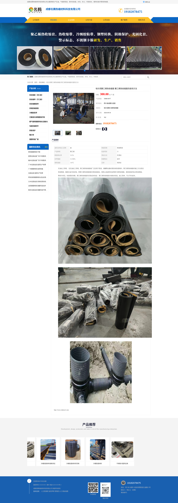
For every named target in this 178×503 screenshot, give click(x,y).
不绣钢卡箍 (138, 463)
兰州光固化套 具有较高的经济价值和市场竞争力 (38, 181)
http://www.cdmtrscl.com (61, 410)
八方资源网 (44, 491)
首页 (35, 82)
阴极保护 (32, 130)
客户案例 (124, 20)
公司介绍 (88, 20)
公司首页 (36, 20)
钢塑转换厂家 (34, 139)
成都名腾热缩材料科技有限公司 (42, 488)
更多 (46, 147)
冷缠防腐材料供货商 (39, 463)
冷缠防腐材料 (63, 463)
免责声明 (51, 491)
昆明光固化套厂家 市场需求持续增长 (38, 156)
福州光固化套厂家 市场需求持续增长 (38, 160)
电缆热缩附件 (34, 126)
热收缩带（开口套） (36, 99)
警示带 (31, 135)
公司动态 (106, 20)
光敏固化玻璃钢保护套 (37, 117)
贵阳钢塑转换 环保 (34, 152)
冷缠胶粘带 (33, 113)
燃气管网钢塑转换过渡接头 (38, 121)
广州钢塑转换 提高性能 (35, 169)
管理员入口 (58, 491)
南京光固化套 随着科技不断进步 (38, 190)
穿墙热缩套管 (34, 108)
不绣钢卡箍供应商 (88, 463)
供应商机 (53, 20)
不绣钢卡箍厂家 (113, 463)
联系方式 (141, 20)
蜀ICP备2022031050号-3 (54, 485)
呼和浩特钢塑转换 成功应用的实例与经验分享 (38, 177)
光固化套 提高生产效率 (35, 173)
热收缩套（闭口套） (36, 95)
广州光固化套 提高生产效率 (37, 164)
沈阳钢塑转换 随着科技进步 (37, 186)
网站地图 (65, 491)
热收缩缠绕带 (34, 104)
